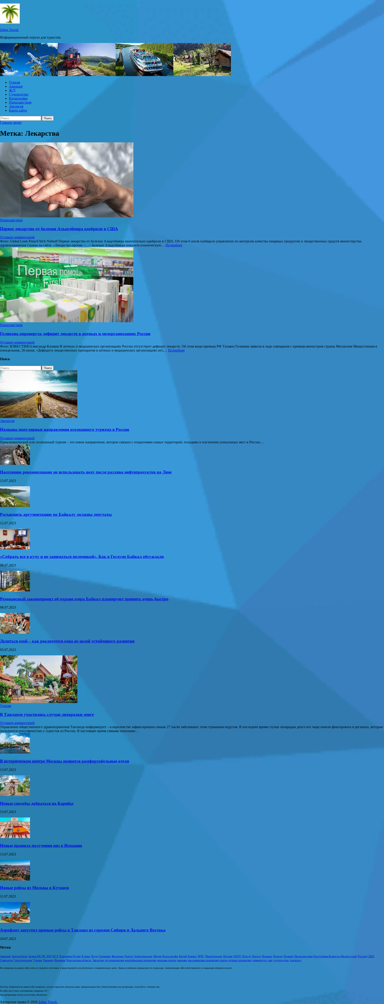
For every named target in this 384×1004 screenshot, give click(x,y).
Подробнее (174, 245)
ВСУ (55, 956)
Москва (228, 956)
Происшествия (20, 102)
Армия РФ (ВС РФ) (40, 956)
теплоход (295, 960)
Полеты (278, 956)
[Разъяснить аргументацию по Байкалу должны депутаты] (15, 506)
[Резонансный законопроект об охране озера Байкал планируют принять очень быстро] (15, 590)
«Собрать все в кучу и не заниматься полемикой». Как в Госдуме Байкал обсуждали (82, 556)
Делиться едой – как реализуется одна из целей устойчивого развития (67, 641)
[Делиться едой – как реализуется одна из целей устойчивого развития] (15, 632)
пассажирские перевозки (203, 960)
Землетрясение (143, 956)
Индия (158, 956)
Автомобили (19, 956)
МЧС (201, 956)
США (370, 956)
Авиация (15, 86)
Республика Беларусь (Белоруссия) (335, 956)
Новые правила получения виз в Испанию (41, 845)
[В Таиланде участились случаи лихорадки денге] (38, 702)
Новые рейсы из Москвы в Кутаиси (34, 887)
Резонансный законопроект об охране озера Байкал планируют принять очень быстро (84, 599)
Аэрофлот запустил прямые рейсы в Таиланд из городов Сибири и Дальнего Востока (83, 930)
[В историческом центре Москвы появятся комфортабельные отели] (15, 752)
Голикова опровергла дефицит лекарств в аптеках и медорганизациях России (75, 333)
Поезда (256, 956)
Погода (246, 956)
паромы (182, 960)
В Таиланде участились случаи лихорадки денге (47, 714)
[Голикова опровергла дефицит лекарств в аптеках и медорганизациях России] (192, 285)
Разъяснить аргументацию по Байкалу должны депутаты (56, 514)
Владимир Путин (70, 956)
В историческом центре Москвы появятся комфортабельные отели (64, 761)
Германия (105, 956)
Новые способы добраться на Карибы (36, 803)
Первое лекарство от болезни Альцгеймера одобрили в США (59, 228)
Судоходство (18, 94)
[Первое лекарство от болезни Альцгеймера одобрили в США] (192, 180)
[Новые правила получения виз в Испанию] (15, 837)
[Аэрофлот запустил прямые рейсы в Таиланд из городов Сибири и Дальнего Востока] (15, 921)
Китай (183, 956)
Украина (48, 960)
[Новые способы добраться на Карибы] (15, 795)
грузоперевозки (114, 960)
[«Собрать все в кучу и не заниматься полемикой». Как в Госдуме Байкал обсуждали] (15, 548)
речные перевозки (239, 960)
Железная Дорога (122, 956)
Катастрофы (170, 956)
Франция (59, 960)
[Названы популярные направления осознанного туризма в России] (38, 417)
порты (224, 960)
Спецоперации (23, 960)
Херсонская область (78, 960)
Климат (192, 956)
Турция (37, 960)
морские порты (166, 960)
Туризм (14, 82)
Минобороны (213, 956)
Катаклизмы (18, 98)
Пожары (267, 956)
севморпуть (259, 960)
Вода (94, 956)
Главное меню (11, 122)
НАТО (237, 956)
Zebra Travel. (9, 30)
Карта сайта (18, 110)
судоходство (281, 960)
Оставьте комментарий (17, 237)
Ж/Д (12, 90)
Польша (288, 956)
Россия (362, 956)
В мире (86, 956)
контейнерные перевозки (140, 960)
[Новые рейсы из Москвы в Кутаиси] (15, 879)
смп (270, 960)
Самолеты (6, 960)
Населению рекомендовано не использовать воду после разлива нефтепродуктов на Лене (86, 472)
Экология (16, 106)
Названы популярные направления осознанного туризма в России (64, 429)
